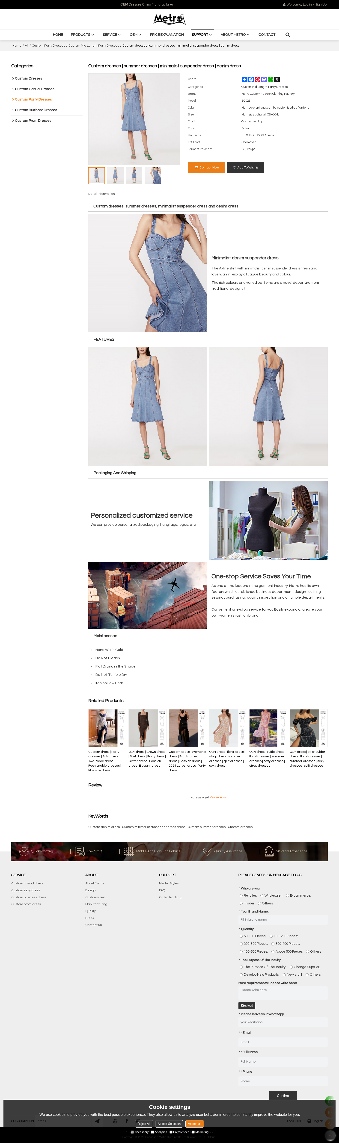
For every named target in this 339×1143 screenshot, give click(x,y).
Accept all (194, 1123)
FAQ (162, 890)
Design (90, 890)
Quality (90, 911)
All (26, 45)
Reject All (144, 1123)
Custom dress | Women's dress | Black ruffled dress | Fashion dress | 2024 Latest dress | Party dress (187, 761)
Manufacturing (96, 904)
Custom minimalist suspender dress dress (153, 827)
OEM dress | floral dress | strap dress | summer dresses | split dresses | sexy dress (227, 758)
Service (110, 34)
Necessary (141, 1132)
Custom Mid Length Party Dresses (93, 45)
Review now (218, 797)
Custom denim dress (104, 827)
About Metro (233, 34)
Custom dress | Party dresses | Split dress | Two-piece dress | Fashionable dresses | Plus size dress (104, 761)
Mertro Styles (169, 883)
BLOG (89, 918)
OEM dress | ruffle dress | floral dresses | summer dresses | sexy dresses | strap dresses (267, 758)
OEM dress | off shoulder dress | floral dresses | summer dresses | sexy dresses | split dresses (307, 758)
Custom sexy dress (25, 890)
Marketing (201, 1132)
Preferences (181, 1132)
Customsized (95, 897)
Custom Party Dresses (48, 45)
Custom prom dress (26, 904)
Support (200, 34)
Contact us (93, 925)
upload (248, 1005)
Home (58, 34)
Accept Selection (169, 1123)
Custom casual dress (27, 883)
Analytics (161, 1132)
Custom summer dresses (206, 827)
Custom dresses (240, 827)
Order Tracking (170, 897)
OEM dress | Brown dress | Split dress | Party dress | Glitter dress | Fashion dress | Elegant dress (147, 758)
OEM (133, 34)
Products (80, 34)
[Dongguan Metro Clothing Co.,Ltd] (169, 19)
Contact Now (209, 167)
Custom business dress (28, 897)
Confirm (283, 1096)
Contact (267, 34)
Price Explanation (167, 34)
